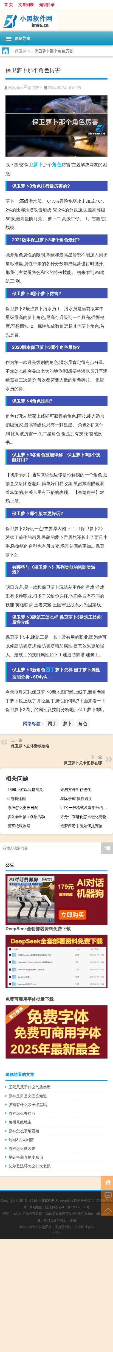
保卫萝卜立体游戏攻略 (30, 745)
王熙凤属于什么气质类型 (30, 1087)
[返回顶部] (107, 1209)
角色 (57, 164)
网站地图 (36, 1206)
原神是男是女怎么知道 (28, 1095)
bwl (20, 88)
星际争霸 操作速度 (76, 798)
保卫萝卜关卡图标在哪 (83, 762)
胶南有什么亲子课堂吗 (28, 1104)
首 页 (8, 4)
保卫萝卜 (22, 50)
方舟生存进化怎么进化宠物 (83, 816)
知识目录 (47, 4)
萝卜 (38, 164)
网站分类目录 (84, 1200)
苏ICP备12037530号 (74, 1206)
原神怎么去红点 (22, 1113)
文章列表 (26, 4)
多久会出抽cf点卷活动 (26, 816)
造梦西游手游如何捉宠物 (81, 825)
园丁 (50, 669)
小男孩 (56, 1232)
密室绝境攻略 (18, 825)
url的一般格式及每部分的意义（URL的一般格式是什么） (86, 807)
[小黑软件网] (56, 20)
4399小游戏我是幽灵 (25, 789)
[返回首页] (107, 1182)
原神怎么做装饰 (22, 1148)
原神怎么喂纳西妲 (24, 1130)
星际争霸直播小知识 (26, 1157)
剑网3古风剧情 (21, 1139)
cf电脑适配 (16, 798)
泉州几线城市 (20, 1122)
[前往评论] (107, 1195)
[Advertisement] (56, 1295)
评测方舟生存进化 (75, 789)
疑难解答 (51, 1206)
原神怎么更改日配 (22, 807)
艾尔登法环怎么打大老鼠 (30, 1166)
